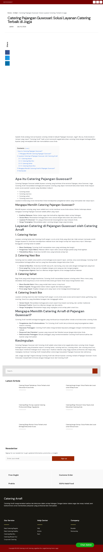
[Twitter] (100, 2)
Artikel (15, 13)
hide (27, 148)
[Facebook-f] (94, 2)
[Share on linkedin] (7, 63)
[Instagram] (97, 2)
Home (10, 13)
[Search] (94, 371)
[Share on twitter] (7, 58)
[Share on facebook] (7, 52)
